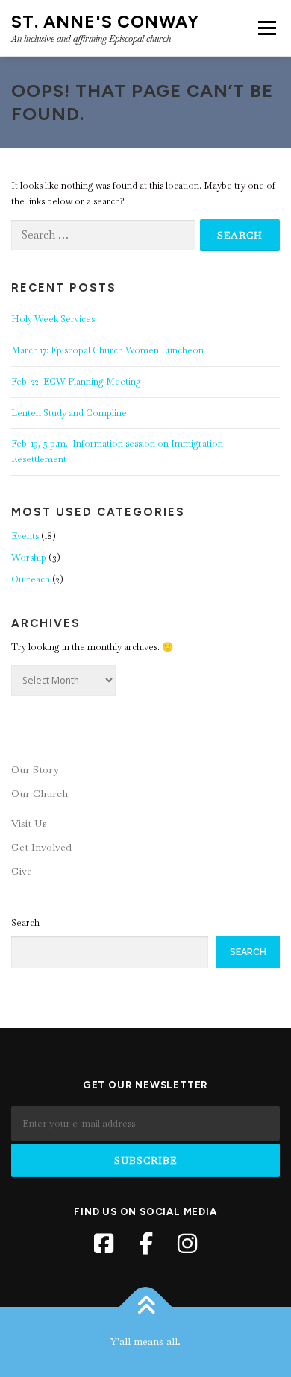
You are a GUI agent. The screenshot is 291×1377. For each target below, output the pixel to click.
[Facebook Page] (104, 1243)
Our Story (35, 769)
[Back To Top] (145, 1307)
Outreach (30, 579)
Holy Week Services (53, 319)
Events (25, 536)
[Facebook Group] (145, 1243)
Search (25, 923)
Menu (266, 28)
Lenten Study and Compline (69, 413)
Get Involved (41, 847)
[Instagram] (187, 1243)
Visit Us (29, 823)
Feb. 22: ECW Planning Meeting (76, 382)
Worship (28, 558)
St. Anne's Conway (105, 21)
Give (21, 870)
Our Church (39, 793)
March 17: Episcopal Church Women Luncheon (107, 350)
